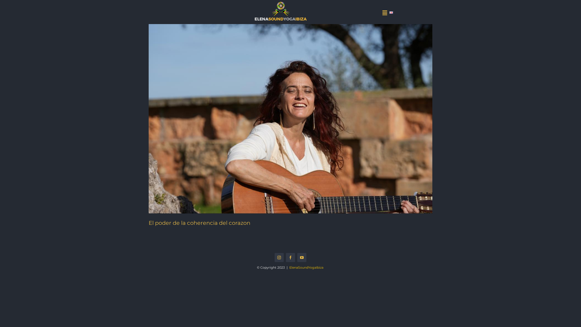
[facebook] (290, 257)
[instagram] (279, 257)
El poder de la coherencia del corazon (199, 223)
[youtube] (301, 257)
